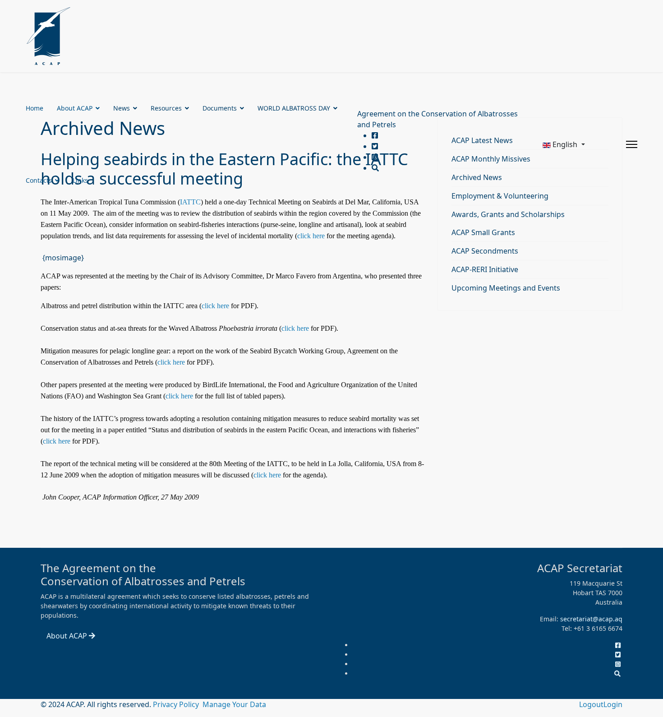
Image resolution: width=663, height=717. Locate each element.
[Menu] (631, 144)
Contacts (39, 180)
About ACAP (74, 108)
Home (34, 108)
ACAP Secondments (484, 251)
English (565, 144)
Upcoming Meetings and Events (505, 288)
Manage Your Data (234, 704)
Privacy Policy (177, 704)
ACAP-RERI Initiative (484, 269)
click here (311, 236)
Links (80, 180)
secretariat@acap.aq (591, 619)
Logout (591, 704)
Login (612, 704)
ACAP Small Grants (483, 232)
